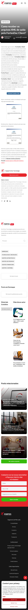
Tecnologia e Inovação (9, 254)
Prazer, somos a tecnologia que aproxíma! (14, 546)
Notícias (14, 558)
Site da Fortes (14, 570)
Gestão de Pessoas (8, 261)
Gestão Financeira (8, 264)
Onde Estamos (14, 561)
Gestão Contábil (7, 268)
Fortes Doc (5, 22)
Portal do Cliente (14, 576)
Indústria (14, 533)
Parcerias (14, 554)
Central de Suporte (14, 573)
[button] (21, 3)
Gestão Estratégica (8, 258)
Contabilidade (14, 523)
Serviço (14, 526)
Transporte (14, 537)
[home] (9, 3)
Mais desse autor (14, 175)
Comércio (14, 530)
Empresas (5, 251)
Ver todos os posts (14, 461)
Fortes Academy (14, 551)
